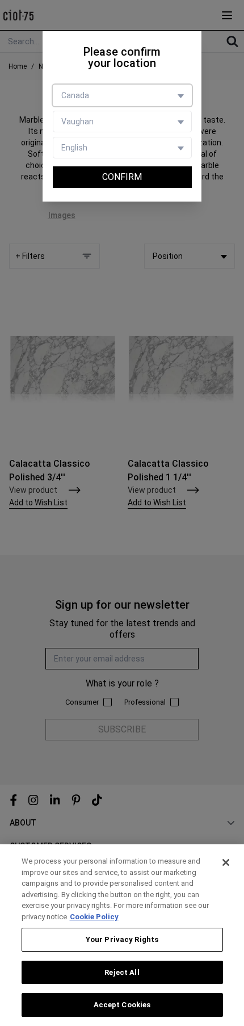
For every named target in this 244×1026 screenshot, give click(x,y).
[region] (122, 935)
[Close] (225, 862)
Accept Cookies (122, 1004)
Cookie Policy (94, 916)
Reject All (121, 972)
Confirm (122, 176)
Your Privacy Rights (122, 939)
